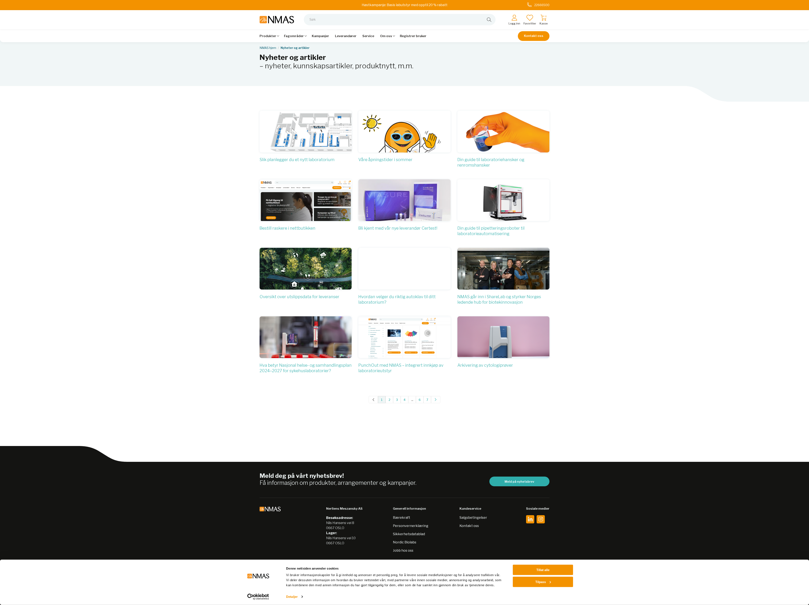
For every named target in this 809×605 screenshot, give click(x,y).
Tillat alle (542, 570)
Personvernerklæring (410, 526)
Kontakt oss (533, 36)
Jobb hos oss (403, 550)
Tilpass (540, 581)
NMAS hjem (268, 47)
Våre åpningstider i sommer (385, 159)
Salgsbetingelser (473, 518)
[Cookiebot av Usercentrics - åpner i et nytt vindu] (258, 597)
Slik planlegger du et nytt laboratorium (297, 159)
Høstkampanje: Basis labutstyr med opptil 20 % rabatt (404, 5)
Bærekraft (401, 518)
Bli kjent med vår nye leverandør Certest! (397, 228)
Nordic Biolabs (404, 542)
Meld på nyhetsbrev (519, 481)
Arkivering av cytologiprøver (485, 365)
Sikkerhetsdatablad (409, 534)
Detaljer (292, 596)
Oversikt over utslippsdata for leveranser (299, 296)
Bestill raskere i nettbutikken (287, 228)
